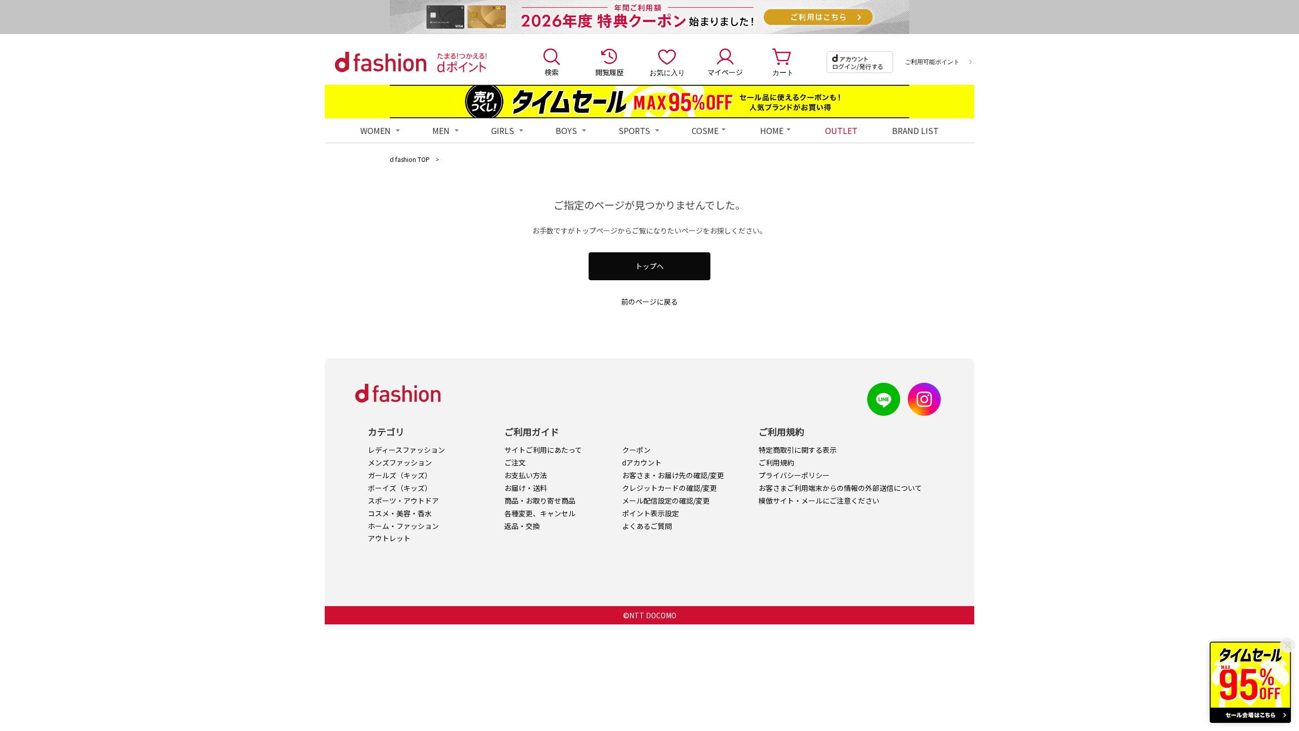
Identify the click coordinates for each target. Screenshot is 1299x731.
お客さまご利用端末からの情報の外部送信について (840, 488)
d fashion (380, 62)
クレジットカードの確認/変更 (669, 488)
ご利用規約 (776, 462)
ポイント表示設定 (650, 513)
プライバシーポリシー (794, 475)
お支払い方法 (525, 475)
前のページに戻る (649, 301)
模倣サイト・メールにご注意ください (819, 500)
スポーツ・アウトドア (403, 500)
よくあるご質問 (647, 526)
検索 (551, 72)
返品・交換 (522, 526)
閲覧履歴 (609, 72)
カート (783, 72)
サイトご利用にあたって (543, 450)
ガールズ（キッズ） (400, 475)
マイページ (725, 72)
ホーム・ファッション (403, 526)
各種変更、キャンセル (539, 513)
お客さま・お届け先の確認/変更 (673, 475)
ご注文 (515, 462)
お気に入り (667, 72)
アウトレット (389, 538)
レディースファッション (406, 450)
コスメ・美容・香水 (400, 513)
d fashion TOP (410, 159)
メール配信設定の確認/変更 (666, 500)
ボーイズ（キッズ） (400, 488)
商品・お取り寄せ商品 (539, 500)
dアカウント (642, 462)
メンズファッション (400, 462)
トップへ (649, 266)
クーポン (636, 450)
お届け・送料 (525, 488)
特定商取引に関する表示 (798, 450)
